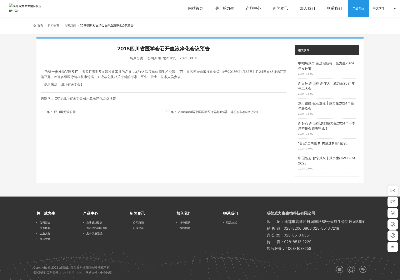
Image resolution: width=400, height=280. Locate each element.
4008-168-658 (298, 248)
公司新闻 (70, 25)
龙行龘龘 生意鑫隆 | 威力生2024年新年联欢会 (326, 106)
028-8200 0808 (298, 228)
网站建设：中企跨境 (99, 272)
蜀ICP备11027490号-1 (47, 272)
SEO (79, 272)
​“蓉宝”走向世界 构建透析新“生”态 (323, 143)
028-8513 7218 (326, 228)
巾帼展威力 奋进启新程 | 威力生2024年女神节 (326, 66)
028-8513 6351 (297, 235)
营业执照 (69, 272)
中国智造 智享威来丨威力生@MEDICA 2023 (326, 161)
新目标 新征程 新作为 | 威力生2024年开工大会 (326, 86)
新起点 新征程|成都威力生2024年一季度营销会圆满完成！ (326, 126)
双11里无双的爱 (65, 112)
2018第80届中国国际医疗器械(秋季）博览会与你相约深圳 (218, 112)
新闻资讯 (53, 25)
